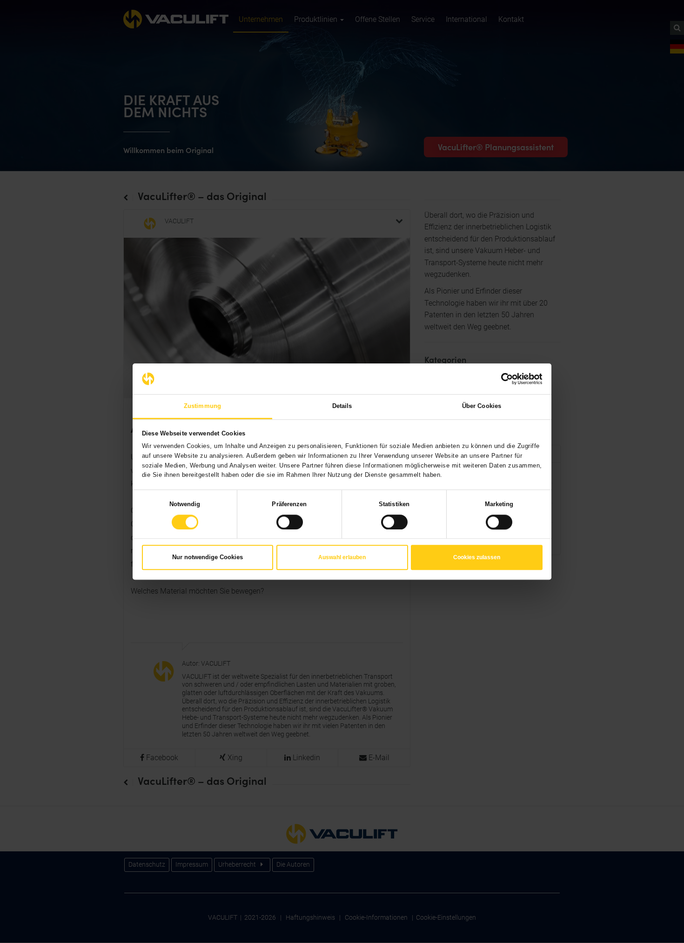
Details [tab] (342, 405)
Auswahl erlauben (342, 558)
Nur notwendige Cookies (207, 557)
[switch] (289, 522)
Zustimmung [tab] (202, 405)
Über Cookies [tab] (481, 405)
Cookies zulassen (476, 558)
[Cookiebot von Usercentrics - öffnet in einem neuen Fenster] (502, 379)
